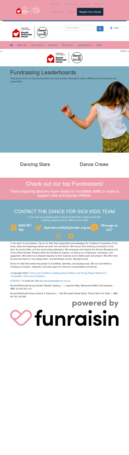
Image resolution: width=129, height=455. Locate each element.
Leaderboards (57, 11)
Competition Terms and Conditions (28, 276)
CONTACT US (17, 280)
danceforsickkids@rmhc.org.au (67, 227)
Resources (100, 3)
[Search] (100, 28)
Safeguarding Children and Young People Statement (79, 272)
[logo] (28, 10)
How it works (70, 3)
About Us (54, 3)
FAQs (72, 11)
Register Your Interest (90, 11)
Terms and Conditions (40, 272)
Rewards (85, 3)
